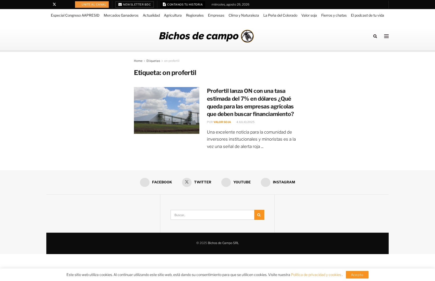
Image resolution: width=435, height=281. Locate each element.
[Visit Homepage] (206, 36)
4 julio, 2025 (245, 122)
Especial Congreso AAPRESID (75, 15)
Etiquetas (153, 61)
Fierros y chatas (334, 15)
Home (138, 61)
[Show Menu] (386, 36)
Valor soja (309, 15)
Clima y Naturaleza (244, 15)
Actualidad (151, 15)
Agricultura (173, 15)
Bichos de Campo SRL (223, 243)
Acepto (357, 275)
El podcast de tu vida (367, 15)
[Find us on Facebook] (47, 4)
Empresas (216, 15)
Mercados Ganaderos (121, 15)
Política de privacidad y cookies (316, 274)
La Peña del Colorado (280, 15)
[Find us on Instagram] (67, 4)
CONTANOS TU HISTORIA (185, 4)
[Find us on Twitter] (54, 4)
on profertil (171, 61)
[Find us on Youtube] (61, 4)
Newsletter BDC (137, 4)
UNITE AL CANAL (93, 4)
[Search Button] (375, 36)
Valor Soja (222, 122)
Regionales (195, 15)
